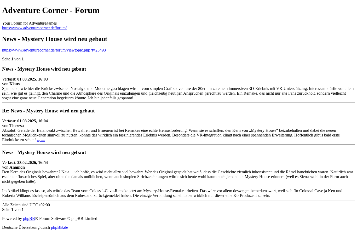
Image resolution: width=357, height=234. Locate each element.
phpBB (29, 218)
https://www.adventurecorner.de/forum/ (34, 28)
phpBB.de (59, 227)
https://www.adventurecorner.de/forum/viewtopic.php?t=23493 (54, 50)
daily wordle (41, 140)
